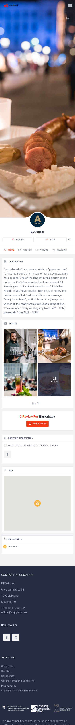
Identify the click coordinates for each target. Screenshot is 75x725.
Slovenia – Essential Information (19, 690)
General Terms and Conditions (18, 680)
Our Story (6, 671)
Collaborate (7, 676)
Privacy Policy (8, 685)
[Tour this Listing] (69, 18)
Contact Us (7, 666)
